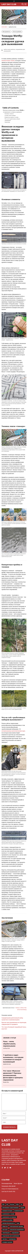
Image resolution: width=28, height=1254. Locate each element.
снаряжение (15, 1232)
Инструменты (6, 31)
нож (18, 1223)
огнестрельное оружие (16, 1226)
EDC (3, 1204)
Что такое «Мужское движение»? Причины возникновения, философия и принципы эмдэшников (13, 1075)
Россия (12, 1204)
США (17, 1204)
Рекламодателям (7, 1183)
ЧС (21, 1204)
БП (7, 1204)
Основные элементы (9, 113)
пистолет (5, 1229)
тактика (4, 1239)
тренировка (12, 1239)
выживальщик (18, 1210)
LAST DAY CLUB (9, 4)
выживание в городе (8, 1214)
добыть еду (7, 49)
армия (22, 1207)
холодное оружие (7, 1242)
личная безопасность (8, 1223)
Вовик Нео (6, 1082)
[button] (22, 4)
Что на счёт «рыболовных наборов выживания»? (12, 119)
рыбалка (12, 49)
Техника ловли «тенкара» (10, 115)
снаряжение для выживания (10, 1236)
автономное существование (10, 1207)
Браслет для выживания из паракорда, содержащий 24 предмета (14, 1023)
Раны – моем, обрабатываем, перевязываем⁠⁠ (9, 1043)
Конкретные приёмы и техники (11, 117)
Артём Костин (12, 27)
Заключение (7, 122)
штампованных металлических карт (13, 731)
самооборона (6, 1232)
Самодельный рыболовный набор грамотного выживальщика (12, 1019)
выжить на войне (7, 1220)
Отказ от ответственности (10, 1189)
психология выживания (17, 1229)
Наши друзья (18, 1183)
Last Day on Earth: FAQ (8, 1191)
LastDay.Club (6, 1048)
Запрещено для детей (8, 1186)
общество (5, 1226)
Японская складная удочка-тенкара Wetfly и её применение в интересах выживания (13, 111)
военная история (7, 1210)
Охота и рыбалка (17, 31)
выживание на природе (9, 1217)
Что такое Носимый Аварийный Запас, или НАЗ (14, 1028)
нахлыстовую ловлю (8, 60)
